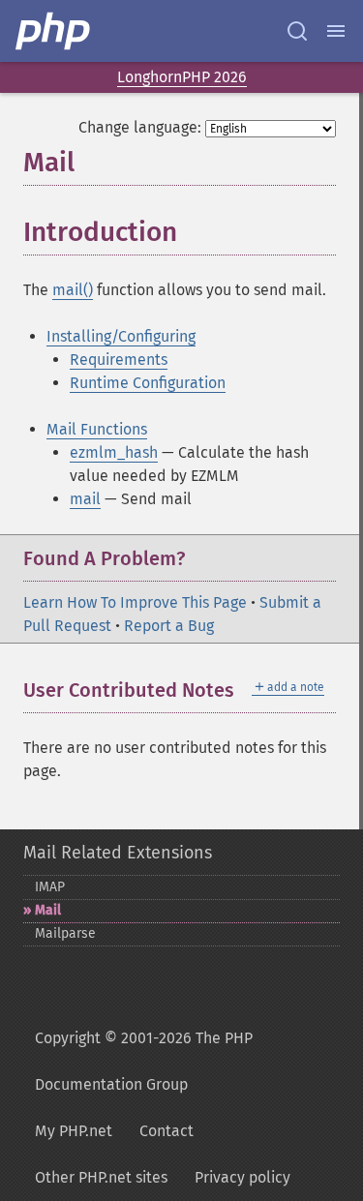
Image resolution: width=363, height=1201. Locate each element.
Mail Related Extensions (117, 852)
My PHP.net (73, 1131)
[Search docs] (297, 31)
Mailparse (65, 933)
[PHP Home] (54, 31)
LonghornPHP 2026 (182, 77)
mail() (72, 290)
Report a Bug (169, 625)
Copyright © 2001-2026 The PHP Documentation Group (144, 1061)
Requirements (118, 359)
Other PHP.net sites (101, 1177)
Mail (48, 910)
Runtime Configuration (148, 383)
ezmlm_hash (114, 452)
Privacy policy (242, 1177)
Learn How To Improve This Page (135, 602)
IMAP (50, 887)
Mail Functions (96, 429)
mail (85, 499)
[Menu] (336, 31)
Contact (166, 1131)
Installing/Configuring (121, 336)
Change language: (139, 127)
